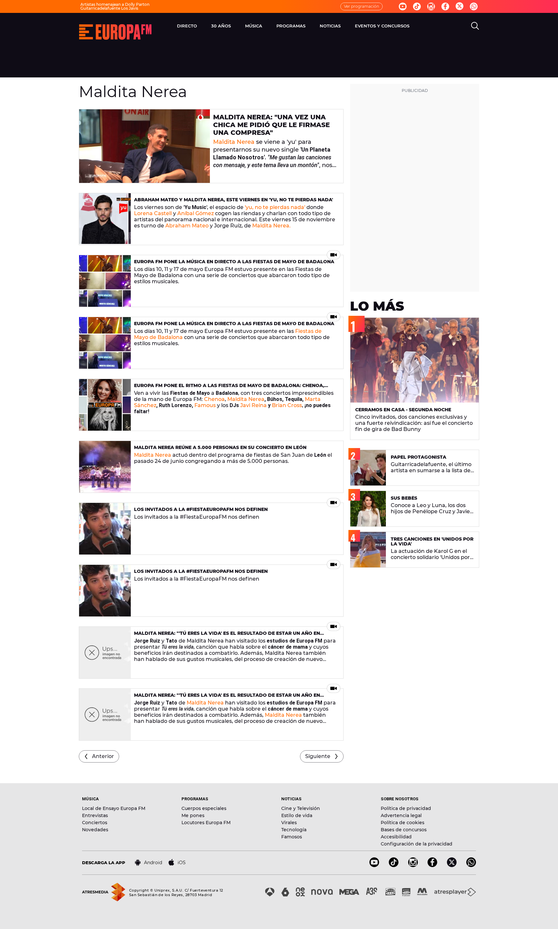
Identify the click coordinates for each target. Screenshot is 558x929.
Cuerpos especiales (203, 808)
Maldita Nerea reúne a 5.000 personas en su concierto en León (220, 447)
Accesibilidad (396, 837)
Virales (289, 822)
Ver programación (361, 6)
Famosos (291, 837)
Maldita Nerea (233, 141)
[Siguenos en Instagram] (431, 6)
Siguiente (317, 756)
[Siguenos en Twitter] (459, 6)
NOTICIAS (330, 25)
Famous (205, 405)
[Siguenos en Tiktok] (417, 6)
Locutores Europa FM (206, 822)
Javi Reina (253, 405)
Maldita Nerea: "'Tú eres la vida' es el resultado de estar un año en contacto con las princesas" (227, 636)
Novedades (95, 830)
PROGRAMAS (290, 25)
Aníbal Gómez (195, 213)
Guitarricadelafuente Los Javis (109, 8)
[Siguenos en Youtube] (403, 6)
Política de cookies (402, 822)
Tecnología (293, 830)
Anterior (103, 756)
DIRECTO (187, 25)
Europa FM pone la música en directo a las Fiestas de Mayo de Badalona (234, 262)
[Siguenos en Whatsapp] (474, 6)
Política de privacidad (406, 808)
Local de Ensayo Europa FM (113, 808)
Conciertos (94, 822)
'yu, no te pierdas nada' (275, 207)
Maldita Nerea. (271, 226)
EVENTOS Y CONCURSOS (382, 25)
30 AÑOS (221, 25)
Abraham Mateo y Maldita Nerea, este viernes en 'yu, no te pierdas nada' (233, 200)
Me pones (192, 815)
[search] (475, 26)
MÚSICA (253, 25)
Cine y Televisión (300, 808)
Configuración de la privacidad (416, 844)
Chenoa (214, 399)
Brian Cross (287, 405)
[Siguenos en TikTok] (393, 865)
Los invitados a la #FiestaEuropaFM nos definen (201, 509)
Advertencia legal (401, 815)
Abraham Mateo (187, 226)
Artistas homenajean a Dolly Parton (115, 4)
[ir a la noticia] (144, 146)
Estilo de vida (296, 815)
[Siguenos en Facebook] (445, 6)
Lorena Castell (153, 213)
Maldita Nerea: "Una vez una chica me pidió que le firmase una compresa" (271, 124)
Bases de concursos (404, 830)
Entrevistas (95, 815)
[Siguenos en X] (452, 865)
